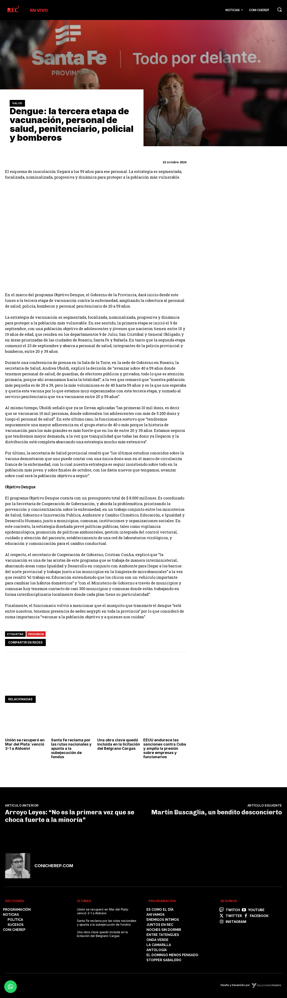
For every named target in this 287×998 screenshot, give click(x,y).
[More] (182, 642)
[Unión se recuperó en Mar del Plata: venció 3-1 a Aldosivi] (26, 723)
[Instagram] (222, 922)
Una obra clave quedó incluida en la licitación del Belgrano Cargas (118, 744)
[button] (279, 9)
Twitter (234, 916)
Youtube (256, 910)
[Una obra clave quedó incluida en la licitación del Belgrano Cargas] (118, 723)
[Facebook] (143, 642)
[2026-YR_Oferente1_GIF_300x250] (227, 284)
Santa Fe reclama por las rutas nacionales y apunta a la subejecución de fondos (71, 748)
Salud (17, 103)
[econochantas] (227, 225)
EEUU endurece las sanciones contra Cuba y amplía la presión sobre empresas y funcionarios (164, 748)
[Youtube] (244, 910)
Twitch (233, 910)
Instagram (236, 922)
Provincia (36, 634)
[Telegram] (172, 642)
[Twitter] (153, 642)
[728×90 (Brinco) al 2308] (81, 683)
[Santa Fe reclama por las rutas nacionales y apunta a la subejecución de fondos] (72, 723)
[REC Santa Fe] (13, 10)
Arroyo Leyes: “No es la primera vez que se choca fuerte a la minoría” (69, 816)
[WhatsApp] (162, 642)
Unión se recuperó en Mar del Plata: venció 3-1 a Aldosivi (25, 744)
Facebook (259, 916)
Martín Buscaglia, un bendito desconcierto (216, 812)
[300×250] (227, 343)
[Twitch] (222, 910)
